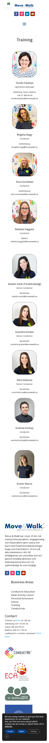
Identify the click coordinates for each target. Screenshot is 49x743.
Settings (33, 731)
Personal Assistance (22, 598)
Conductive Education (23, 591)
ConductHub (18, 608)
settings (8, 726)
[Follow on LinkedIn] (27, 14)
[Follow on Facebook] (16, 14)
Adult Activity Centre (22, 595)
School (14, 601)
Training (15, 605)
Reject (21, 731)
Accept (10, 731)
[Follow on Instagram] (22, 14)
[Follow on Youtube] (32, 14)
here (18, 620)
